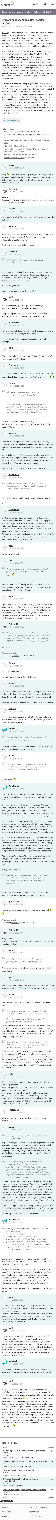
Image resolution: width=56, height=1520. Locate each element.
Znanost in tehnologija (25, 1457)
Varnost (29, 26)
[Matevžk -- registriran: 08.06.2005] (4, 710)
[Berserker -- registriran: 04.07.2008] (4, 366)
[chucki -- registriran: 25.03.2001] (4, 210)
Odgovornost (7, 1511)
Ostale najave (22, 1475)
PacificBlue (14, 474)
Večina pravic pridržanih (38, 1507)
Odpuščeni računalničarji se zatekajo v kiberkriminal (23, 134)
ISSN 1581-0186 (35, 1516)
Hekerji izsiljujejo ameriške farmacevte (18, 131)
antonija (12, 226)
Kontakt (5, 1516)
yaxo (11, 545)
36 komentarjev (9, 120)
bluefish (12, 728)
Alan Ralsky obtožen (11, 146)
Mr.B (11, 297)
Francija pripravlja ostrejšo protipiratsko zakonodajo (23, 140)
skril (52, 88)
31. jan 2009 (14, 26)
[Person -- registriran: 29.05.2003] (4, 384)
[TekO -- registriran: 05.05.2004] (4, 1075)
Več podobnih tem (6, 1500)
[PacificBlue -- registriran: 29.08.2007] (4, 476)
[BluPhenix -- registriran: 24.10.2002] (4, 253)
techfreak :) (14, 1361)
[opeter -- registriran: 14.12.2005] (4, 166)
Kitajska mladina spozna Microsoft (18, 1470)
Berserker (13, 365)
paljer (11, 977)
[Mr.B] (4, 298)
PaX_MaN (13, 624)
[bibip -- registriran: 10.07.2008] (4, 349)
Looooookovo (38, 941)
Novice (12, 1457)
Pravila (4, 1507)
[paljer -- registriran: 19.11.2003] (4, 978)
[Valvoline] (4, 190)
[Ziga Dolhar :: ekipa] (4, 787)
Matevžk (12, 708)
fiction (12, 994)
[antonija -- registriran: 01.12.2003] (4, 227)
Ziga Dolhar (14, 786)
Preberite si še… (8, 129)
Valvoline (13, 189)
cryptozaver (14, 322)
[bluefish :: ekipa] (4, 730)
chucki (12, 208)
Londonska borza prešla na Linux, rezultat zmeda (25, 1461)
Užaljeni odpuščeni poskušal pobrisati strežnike (24, 21)
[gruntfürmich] (4, 903)
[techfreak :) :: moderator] (4, 1362)
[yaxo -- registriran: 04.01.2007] (4, 547)
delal (26, 56)
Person (12, 383)
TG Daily (5, 32)
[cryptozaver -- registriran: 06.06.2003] (4, 324)
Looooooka (14, 509)
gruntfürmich (15, 901)
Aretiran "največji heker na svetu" (16, 154)
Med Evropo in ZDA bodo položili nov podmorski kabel (24, 1451)
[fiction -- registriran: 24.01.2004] (4, 995)
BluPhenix (13, 251)
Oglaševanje (34, 1511)
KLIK (4, 503)
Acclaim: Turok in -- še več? (14, 157)
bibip (11, 347)
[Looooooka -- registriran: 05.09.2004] (4, 511)
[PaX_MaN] (4, 625)
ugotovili (27, 54)
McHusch (6, 1455)
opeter (12, 165)
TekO (11, 1073)
